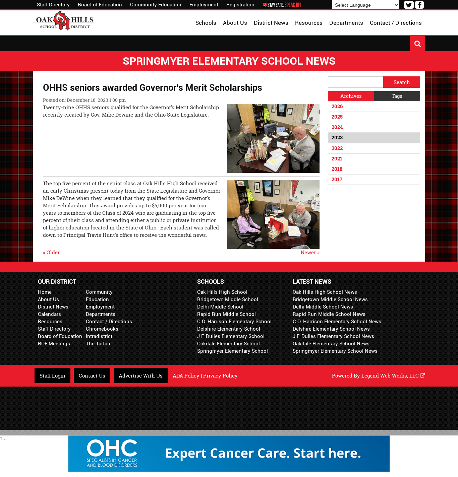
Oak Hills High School (222, 292)
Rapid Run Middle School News (329, 314)
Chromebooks (102, 329)
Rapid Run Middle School (226, 314)
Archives (351, 95)
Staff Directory (53, 5)
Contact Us (92, 375)
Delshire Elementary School (228, 329)
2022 (337, 148)
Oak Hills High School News (325, 292)
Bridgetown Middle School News (330, 299)
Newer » (310, 252)
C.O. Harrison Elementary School (234, 322)
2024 (337, 127)
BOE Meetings (54, 344)
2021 (337, 158)
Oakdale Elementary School (228, 344)
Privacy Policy (220, 375)
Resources (50, 322)
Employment (203, 5)
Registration (240, 5)
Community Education (155, 5)
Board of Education (100, 5)
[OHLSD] (64, 20)
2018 (337, 169)
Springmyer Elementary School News (335, 351)
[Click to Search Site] (417, 43)
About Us (48, 299)
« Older (51, 252)
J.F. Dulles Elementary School (231, 336)
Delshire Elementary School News (331, 329)
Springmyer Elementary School (232, 351)
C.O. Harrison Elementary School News (337, 322)
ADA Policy (186, 375)
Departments (100, 314)
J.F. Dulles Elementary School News (333, 336)
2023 (337, 137)
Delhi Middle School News (323, 307)
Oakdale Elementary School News (331, 344)
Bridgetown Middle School (227, 299)
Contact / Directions (109, 322)
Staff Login (52, 375)
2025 (337, 116)
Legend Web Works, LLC (390, 375)
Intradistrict (99, 336)
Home (45, 292)
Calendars (49, 314)
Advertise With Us (141, 375)
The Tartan (98, 344)
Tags (397, 95)
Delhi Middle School (220, 307)
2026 (337, 106)
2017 (337, 179)
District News (53, 307)
